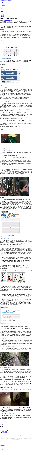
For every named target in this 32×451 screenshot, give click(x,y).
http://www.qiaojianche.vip (7, 20)
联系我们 (3, 5)
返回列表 (1, 424)
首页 (2, 2)
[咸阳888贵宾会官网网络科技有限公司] (6, 0)
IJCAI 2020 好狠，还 (5, 431)
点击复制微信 (2, 445)
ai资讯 (3, 14)
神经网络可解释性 (4, 432)
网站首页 (4, 447)
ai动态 (3, 4)
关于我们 (3, 13)
